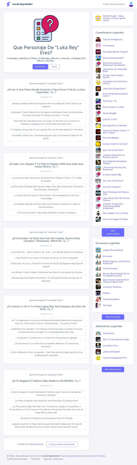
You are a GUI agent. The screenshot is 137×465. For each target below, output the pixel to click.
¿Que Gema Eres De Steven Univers (116, 199)
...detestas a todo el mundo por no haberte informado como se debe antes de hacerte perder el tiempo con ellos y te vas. (46, 114)
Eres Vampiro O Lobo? (113, 107)
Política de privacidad (17, 459)
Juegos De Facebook (113, 250)
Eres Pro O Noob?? (112, 187)
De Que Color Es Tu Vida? (115, 144)
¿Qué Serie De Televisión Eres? (115, 70)
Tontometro (108, 333)
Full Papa (107, 305)
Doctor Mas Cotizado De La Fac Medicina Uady (116, 274)
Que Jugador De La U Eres (115, 213)
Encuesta (107, 256)
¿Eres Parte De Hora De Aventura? (114, 168)
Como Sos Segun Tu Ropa (115, 219)
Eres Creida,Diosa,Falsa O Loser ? (115, 94)
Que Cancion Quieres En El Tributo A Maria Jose (116, 280)
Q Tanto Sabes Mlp (112, 174)
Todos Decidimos (111, 299)
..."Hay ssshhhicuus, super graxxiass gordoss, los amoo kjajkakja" (46, 258)
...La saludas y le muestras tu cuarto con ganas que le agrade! (46, 338)
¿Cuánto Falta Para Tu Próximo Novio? (114, 156)
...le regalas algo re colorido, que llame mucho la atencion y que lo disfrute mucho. (46, 205)
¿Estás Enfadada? (111, 351)
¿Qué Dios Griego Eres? (114, 88)
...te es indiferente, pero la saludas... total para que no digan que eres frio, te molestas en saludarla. (46, 354)
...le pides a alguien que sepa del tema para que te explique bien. (46, 400)
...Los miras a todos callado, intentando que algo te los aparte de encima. (46, 272)
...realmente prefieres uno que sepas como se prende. (46, 418)
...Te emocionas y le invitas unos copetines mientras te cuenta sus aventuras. (46, 345)
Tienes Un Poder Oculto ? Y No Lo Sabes (116, 131)
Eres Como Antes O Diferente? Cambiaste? (114, 64)
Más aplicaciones (113, 369)
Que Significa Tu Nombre (115, 125)
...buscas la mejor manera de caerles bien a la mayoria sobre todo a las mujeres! (46, 105)
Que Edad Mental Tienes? (115, 51)
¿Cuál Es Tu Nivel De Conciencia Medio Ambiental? (113, 206)
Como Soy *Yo (110, 101)
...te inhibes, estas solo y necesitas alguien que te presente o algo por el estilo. (46, 137)
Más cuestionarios (113, 232)
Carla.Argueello (36, 444)
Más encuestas (113, 317)
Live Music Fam (110, 345)
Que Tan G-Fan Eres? (113, 180)
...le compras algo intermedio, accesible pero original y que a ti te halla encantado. (46, 179)
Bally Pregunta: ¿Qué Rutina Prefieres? (116, 262)
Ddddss (106, 293)
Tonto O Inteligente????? (115, 358)
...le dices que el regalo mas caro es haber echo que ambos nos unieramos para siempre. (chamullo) (46, 188)
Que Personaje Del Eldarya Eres (116, 193)
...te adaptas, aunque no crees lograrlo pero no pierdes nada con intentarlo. (46, 129)
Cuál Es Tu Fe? (110, 119)
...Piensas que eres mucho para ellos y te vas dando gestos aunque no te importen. (46, 279)
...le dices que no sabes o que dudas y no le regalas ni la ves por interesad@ (46, 197)
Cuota (54, 66)
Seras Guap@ (109, 113)
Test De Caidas (110, 268)
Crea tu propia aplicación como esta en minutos (82, 456)
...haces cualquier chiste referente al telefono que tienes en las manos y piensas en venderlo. (46, 393)
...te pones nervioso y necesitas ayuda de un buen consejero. (46, 212)
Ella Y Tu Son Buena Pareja (116, 339)
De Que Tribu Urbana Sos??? (113, 76)
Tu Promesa (108, 45)
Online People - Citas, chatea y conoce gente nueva (114, 18)
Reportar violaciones (53, 459)
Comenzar (40, 66)
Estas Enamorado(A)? (113, 58)
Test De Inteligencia (112, 39)
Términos (35, 459)
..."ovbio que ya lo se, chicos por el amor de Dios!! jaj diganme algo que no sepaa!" (46, 265)
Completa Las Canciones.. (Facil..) (115, 82)
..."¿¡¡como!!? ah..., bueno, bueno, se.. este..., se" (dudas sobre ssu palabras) (46, 252)
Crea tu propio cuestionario (62, 444)
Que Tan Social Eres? (113, 150)
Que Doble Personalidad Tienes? (114, 162)
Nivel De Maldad (111, 137)
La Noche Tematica (112, 287)
